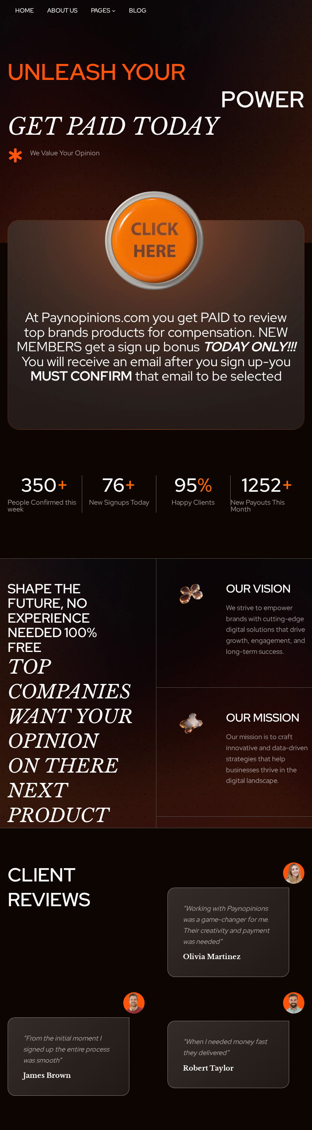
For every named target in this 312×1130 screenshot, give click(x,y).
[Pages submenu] (114, 11)
